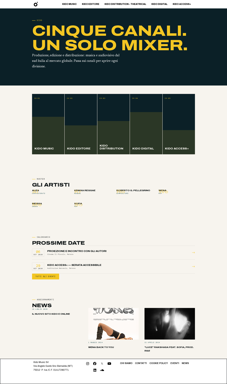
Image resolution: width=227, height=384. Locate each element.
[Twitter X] (102, 363)
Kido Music (69, 4)
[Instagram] (87, 363)
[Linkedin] (95, 370)
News (185, 363)
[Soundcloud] (102, 370)
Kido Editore (90, 4)
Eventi (175, 363)
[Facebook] (95, 363)
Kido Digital (159, 4)
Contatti (141, 363)
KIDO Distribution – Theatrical (125, 4)
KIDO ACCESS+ (182, 4)
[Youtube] (109, 363)
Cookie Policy (158, 363)
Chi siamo (126, 363)
